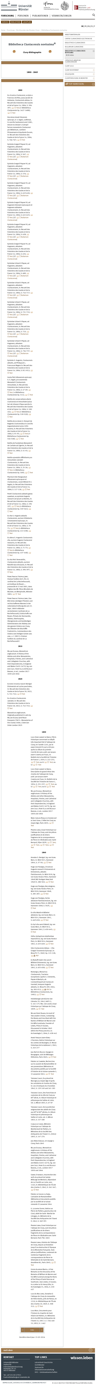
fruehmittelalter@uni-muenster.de (17, 1377)
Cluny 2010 (69, 66)
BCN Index (70, 55)
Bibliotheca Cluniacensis (75, 43)
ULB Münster (39, 1365)
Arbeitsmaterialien (72, 34)
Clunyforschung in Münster (76, 78)
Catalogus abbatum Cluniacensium (73, 61)
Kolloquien (69, 74)
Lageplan (27, 22)
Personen (23, 16)
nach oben (8, 1350)
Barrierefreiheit (39, 1383)
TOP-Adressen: (76, 84)
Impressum (7, 1383)
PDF (37, 956)
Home (3, 30)
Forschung (10, 30)
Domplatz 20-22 (10, 1369)
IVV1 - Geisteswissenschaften (46, 1372)
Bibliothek (15, 22)
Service (5, 22)
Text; (18, 108)
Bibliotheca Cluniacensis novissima (54, 30)
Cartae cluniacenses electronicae (78, 39)
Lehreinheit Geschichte (44, 1362)
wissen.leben (81, 1358)
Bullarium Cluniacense (74, 47)
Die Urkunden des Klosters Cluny (27, 30)
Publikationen (40, 16)
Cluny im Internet (72, 70)
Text (13, 113)
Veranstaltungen (61, 16)
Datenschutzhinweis (22, 1383)
